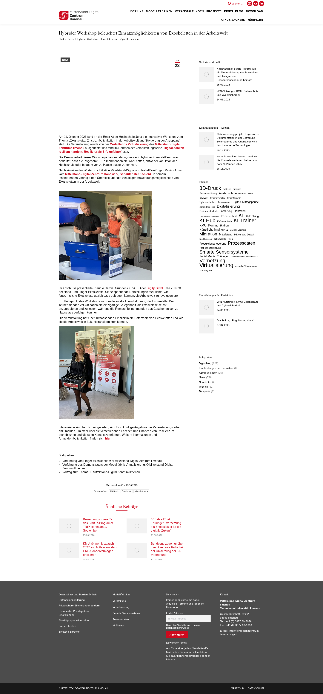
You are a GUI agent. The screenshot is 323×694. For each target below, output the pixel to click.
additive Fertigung (232, 189)
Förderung (225, 210)
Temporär (204, 391)
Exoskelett (126, 491)
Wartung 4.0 (205, 270)
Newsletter (205, 382)
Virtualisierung (141, 491)
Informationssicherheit (209, 216)
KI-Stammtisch (224, 221)
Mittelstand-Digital (244, 234)
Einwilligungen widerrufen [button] (74, 620)
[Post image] (69, 525)
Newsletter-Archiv (176, 642)
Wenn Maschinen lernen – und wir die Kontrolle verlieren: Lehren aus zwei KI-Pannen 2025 (237, 160)
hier (107, 438)
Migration (208, 234)
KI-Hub (207, 220)
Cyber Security (234, 198)
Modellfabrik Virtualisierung (129, 144)
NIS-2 (230, 239)
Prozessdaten (241, 243)
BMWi (250, 193)
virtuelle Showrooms (246, 266)
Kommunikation (218, 225)
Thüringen (223, 256)
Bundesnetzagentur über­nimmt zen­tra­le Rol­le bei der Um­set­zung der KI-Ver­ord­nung (167, 549)
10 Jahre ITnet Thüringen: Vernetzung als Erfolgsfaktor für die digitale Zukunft (166, 525)
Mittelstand (225, 234)
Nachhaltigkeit (205, 239)
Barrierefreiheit (67, 626)
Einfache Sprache (69, 631)
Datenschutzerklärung (72, 599)
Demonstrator (224, 202)
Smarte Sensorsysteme (224, 252)
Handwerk (240, 210)
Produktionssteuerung (212, 243)
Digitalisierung (228, 206)
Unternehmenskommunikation (244, 256)
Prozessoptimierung (210, 247)
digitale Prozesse (207, 207)
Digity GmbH (155, 288)
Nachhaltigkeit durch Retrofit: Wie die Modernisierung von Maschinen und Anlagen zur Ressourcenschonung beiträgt (237, 74)
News (65, 60)
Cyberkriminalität (217, 198)
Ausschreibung (208, 193)
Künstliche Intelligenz (213, 229)
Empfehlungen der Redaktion (216, 368)
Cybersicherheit (207, 202)
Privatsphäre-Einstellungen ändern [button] (79, 605)
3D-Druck (114, 491)
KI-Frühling (252, 216)
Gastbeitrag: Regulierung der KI (235, 320)
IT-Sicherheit (229, 216)
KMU (202, 225)
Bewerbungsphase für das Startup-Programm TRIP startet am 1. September (98, 525)
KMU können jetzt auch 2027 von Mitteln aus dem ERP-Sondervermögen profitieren (100, 549)
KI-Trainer (245, 220)
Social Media (207, 256)
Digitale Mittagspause (246, 202)
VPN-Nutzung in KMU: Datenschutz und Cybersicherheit (237, 93)
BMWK (203, 197)
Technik (203, 386)
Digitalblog (205, 363)
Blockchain (240, 193)
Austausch (226, 193)
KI (241, 215)
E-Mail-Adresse (174, 613)
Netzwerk (220, 238)
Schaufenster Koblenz (135, 174)
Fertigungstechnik (208, 211)
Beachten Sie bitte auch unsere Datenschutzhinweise (183, 626)
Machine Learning (238, 230)
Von (114, 485)
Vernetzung (212, 261)
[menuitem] (136, 11)
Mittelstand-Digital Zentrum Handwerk (91, 174)
